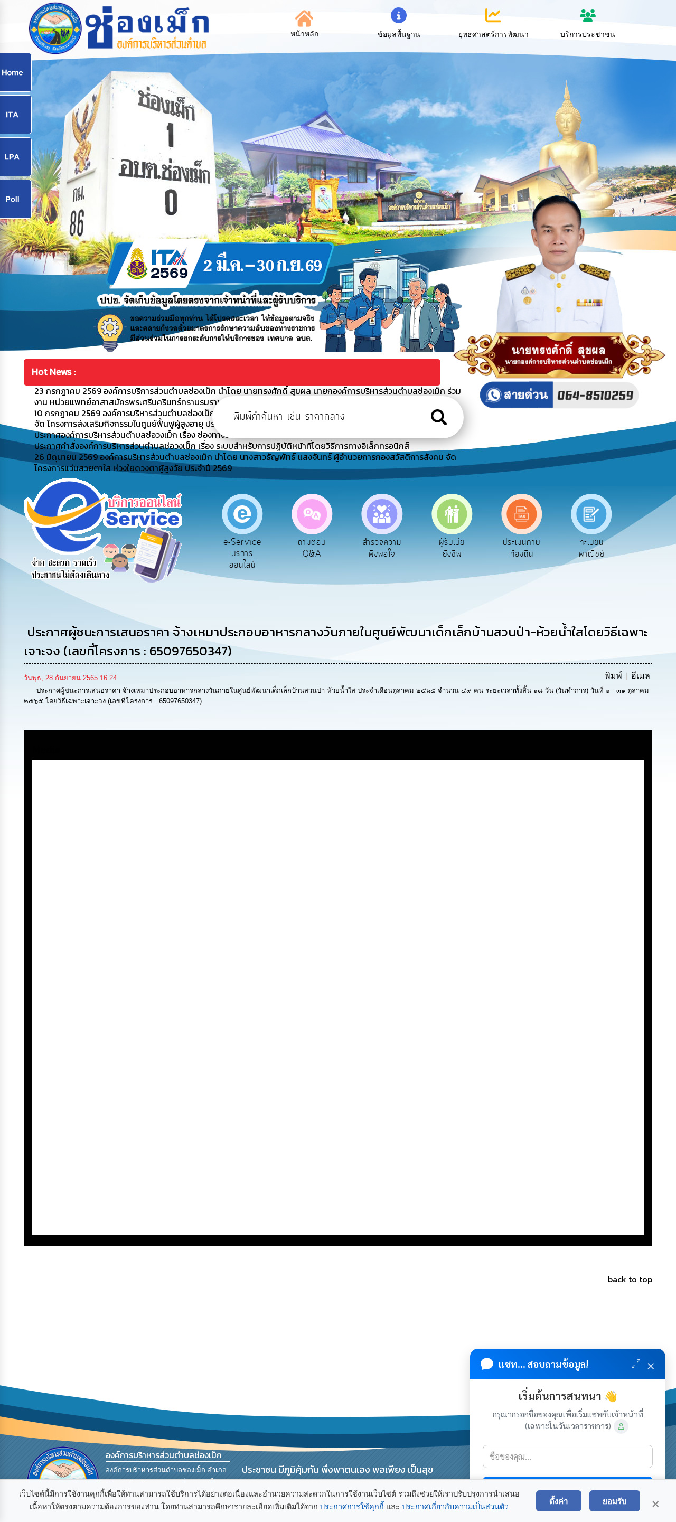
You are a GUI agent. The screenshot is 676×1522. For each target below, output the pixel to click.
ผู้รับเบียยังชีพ (382, 548)
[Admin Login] (621, 1426)
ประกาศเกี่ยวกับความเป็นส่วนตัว (455, 1506)
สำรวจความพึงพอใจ (312, 548)
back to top (630, 1279)
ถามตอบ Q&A (242, 548)
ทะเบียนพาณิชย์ (521, 548)
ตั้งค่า (558, 1501)
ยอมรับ (615, 1501)
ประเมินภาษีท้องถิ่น (452, 548)
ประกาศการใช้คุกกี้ (352, 1506)
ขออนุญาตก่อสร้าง (591, 548)
